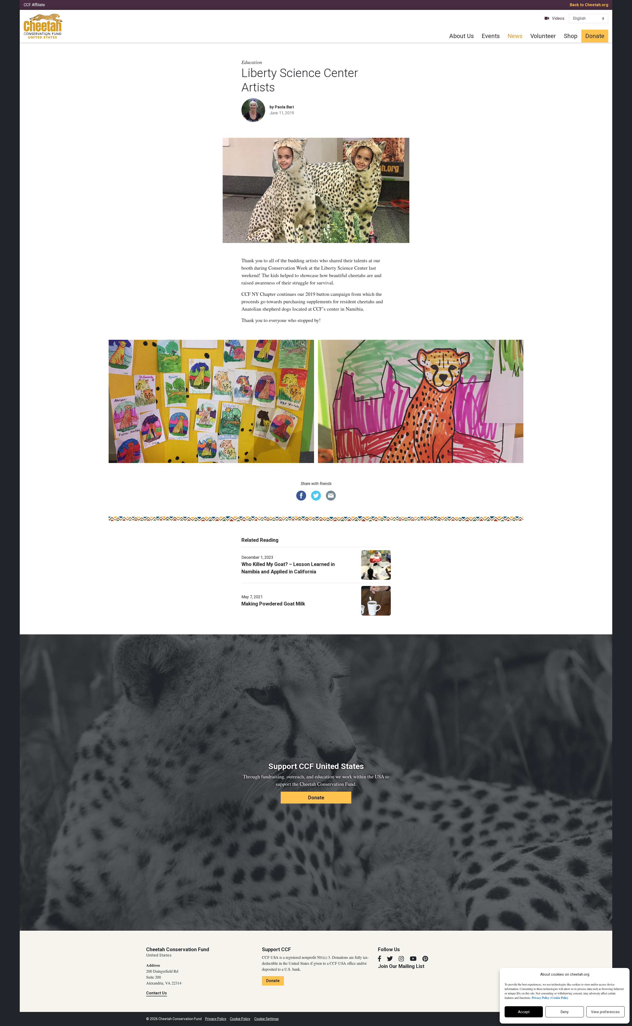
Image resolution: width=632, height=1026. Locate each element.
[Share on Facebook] (301, 495)
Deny (565, 1012)
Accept (524, 1012)
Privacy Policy (215, 1019)
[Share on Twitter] (316, 495)
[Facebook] (379, 958)
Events (491, 36)
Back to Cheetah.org (589, 4)
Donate (594, 36)
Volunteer (543, 36)
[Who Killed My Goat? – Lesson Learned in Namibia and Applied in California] (376, 564)
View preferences (605, 1012)
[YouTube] (413, 958)
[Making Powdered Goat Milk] (376, 600)
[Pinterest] (425, 958)
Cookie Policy (240, 1019)
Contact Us (156, 993)
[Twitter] (390, 958)
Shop (570, 36)
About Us (461, 36)
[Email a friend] (331, 495)
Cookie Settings (266, 1019)
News (515, 36)
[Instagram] (401, 958)
